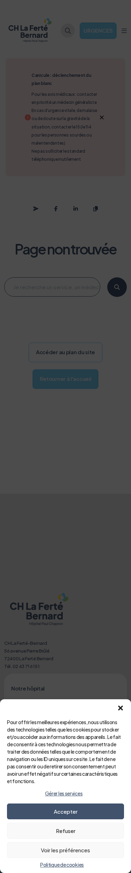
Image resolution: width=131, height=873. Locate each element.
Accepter (66, 811)
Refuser (65, 830)
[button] (120, 708)
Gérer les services (64, 793)
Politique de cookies (62, 864)
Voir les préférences (65, 850)
